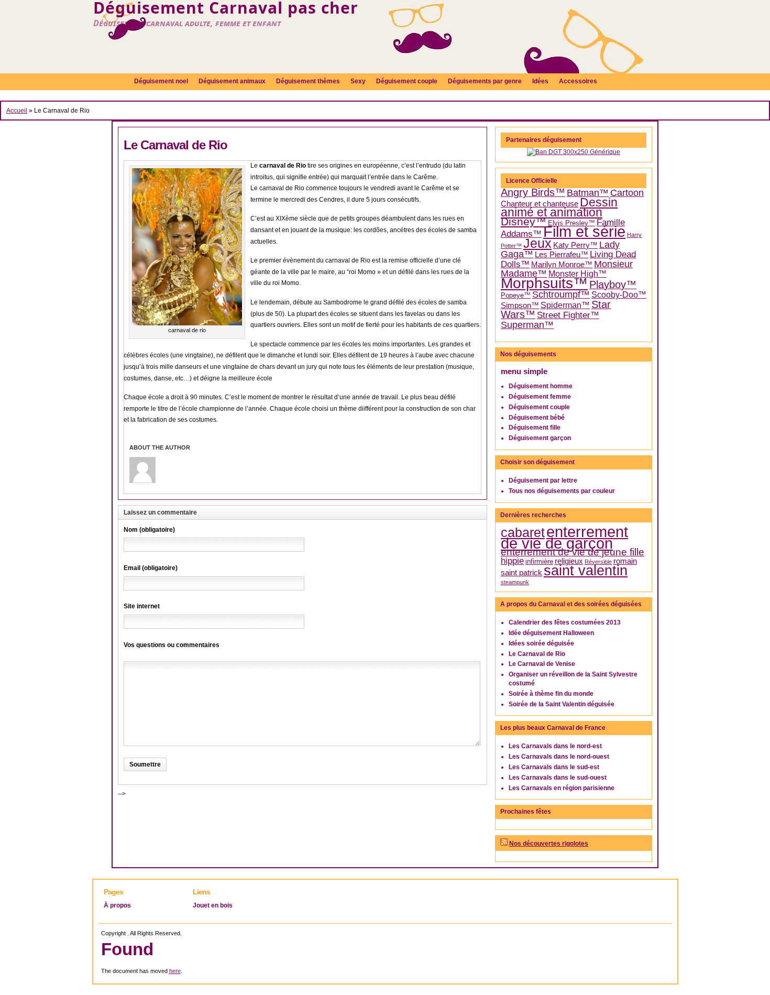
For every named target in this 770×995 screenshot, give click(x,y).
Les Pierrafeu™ (561, 254)
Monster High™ (577, 273)
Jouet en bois (213, 905)
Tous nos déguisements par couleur (562, 491)
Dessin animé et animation (559, 208)
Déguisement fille (534, 427)
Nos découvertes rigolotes (548, 843)
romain (625, 561)
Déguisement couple (539, 407)
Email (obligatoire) (151, 568)
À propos (117, 905)
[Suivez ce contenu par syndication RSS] (504, 843)
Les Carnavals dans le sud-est (554, 767)
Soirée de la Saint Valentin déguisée (561, 704)
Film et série (584, 231)
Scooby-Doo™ (618, 294)
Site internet (142, 606)
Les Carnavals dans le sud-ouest (558, 777)
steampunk (515, 582)
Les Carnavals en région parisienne (561, 788)
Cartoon (627, 193)
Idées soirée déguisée (541, 643)
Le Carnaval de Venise (542, 664)
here (175, 971)
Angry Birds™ (533, 192)
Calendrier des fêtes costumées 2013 (565, 622)
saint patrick (521, 572)
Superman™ (527, 325)
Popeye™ (516, 295)
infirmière (539, 561)
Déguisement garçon (540, 438)
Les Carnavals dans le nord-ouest (559, 756)
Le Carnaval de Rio (175, 145)
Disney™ (523, 221)
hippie (512, 561)
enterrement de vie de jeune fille (572, 551)
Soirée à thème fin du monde (551, 693)
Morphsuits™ (544, 283)
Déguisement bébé (537, 417)
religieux (569, 561)
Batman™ (588, 193)
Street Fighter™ (568, 315)
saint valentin (586, 570)
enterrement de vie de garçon (564, 537)
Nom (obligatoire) (149, 529)
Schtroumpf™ (561, 294)
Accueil (16, 110)
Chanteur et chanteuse (539, 204)
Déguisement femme (540, 396)
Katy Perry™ (575, 245)
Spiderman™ (565, 305)
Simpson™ (520, 305)
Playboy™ (612, 284)
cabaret (523, 532)
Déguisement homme (541, 386)
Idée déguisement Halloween (551, 633)
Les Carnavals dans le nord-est (555, 746)
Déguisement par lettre (543, 480)
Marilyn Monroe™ (561, 264)
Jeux (537, 243)
